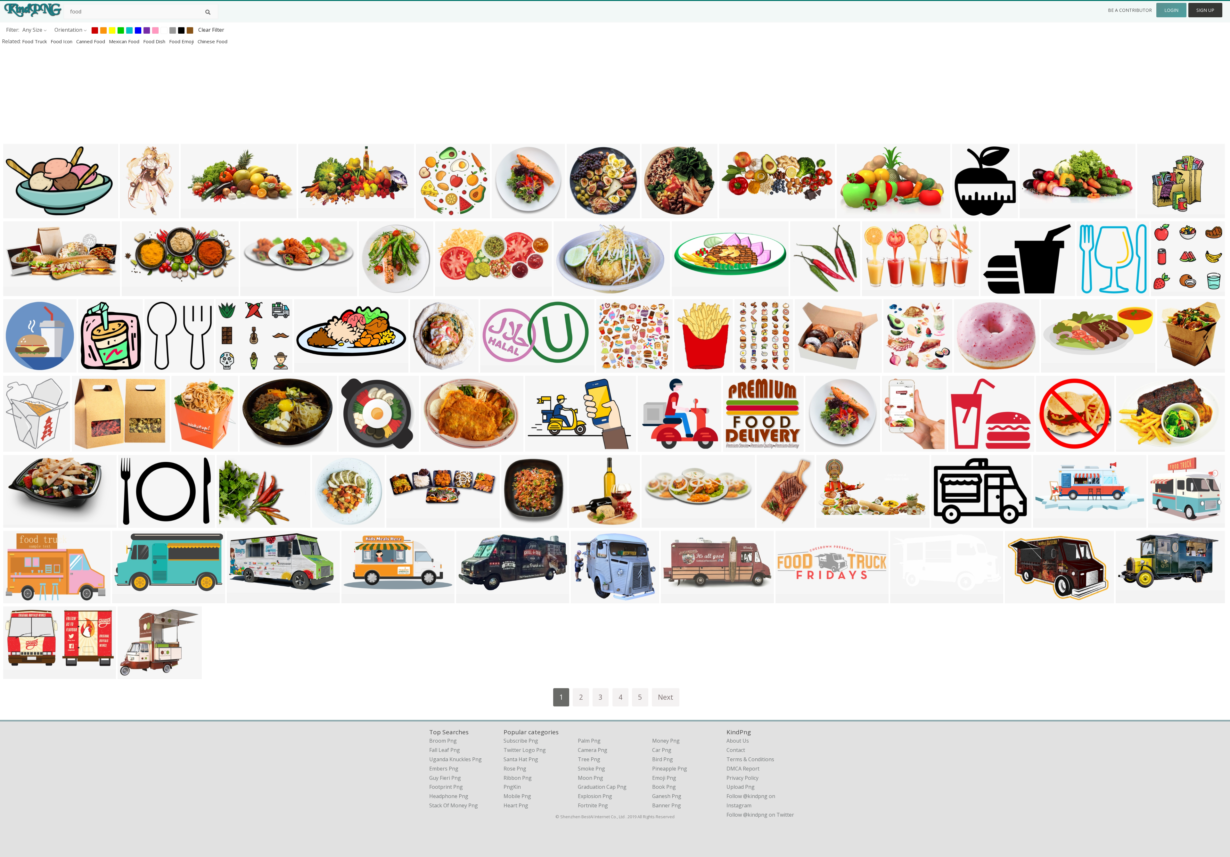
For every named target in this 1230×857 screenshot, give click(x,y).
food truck (35, 41)
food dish (155, 41)
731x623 (129, 675)
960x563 (1127, 599)
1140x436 (253, 292)
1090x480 (1054, 368)
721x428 (468, 599)
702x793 (90, 368)
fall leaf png (444, 750)
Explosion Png (595, 796)
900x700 (422, 368)
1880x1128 (17, 675)
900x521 (239, 599)
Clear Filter (211, 29)
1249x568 (1046, 523)
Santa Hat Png (521, 759)
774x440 (310, 214)
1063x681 (567, 292)
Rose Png (515, 768)
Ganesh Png (666, 796)
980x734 (130, 523)
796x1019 (770, 523)
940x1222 (133, 214)
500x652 (746, 368)
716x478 (324, 523)
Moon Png (590, 777)
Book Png (664, 786)
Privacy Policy (742, 777)
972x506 (902, 599)
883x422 (447, 292)
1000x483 (194, 214)
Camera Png (592, 750)
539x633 (894, 447)
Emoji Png (664, 777)
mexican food (125, 41)
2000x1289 (17, 214)
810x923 (183, 447)
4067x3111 (585, 599)
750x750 (1048, 447)
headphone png (448, 796)
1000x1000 (1019, 599)
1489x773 (829, 523)
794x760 (608, 368)
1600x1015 (851, 214)
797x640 (1149, 214)
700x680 (653, 214)
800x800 (684, 292)
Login (1171, 10)
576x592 (1088, 292)
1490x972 (493, 368)
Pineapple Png (669, 768)
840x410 (134, 292)
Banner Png (666, 805)
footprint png (446, 786)
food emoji (182, 41)
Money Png (666, 740)
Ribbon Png (518, 777)
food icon (62, 41)
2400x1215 (308, 368)
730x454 (228, 523)
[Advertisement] (192, 94)
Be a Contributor (1130, 10)
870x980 (964, 214)
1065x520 (674, 599)
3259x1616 (356, 599)
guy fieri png (445, 777)
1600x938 (875, 292)
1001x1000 (373, 292)
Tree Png (589, 759)
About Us (737, 740)
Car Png (661, 750)
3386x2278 (17, 599)
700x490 (428, 214)
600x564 (1163, 292)
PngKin (512, 786)
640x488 (251, 447)
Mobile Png (517, 796)
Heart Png (516, 805)
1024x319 (789, 599)
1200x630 (944, 523)
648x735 (15, 447)
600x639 (802, 292)
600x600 (15, 368)
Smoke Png (591, 768)
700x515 (432, 447)
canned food (91, 41)
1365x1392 (583, 523)
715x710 (578, 214)
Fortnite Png (593, 805)
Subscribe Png (521, 740)
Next (665, 697)
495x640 (686, 368)
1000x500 (16, 292)
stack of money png (453, 805)
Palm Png (589, 740)
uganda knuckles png (455, 759)
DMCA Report (742, 768)
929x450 (1031, 214)
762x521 (537, 447)
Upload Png (740, 786)
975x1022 (897, 368)
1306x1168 (1162, 523)
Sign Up (1205, 10)
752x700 (650, 447)
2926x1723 (126, 599)
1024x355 (400, 523)
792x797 (503, 214)
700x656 (735, 447)
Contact (735, 750)
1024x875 (967, 368)
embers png (443, 768)
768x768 (513, 523)
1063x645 (732, 214)
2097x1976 (353, 447)
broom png (443, 740)
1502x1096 (1130, 447)
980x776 (992, 292)
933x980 (156, 368)
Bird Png (662, 759)
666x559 (807, 368)
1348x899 (16, 523)
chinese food (212, 41)
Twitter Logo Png (525, 750)
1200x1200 (1171, 368)
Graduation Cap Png (602, 786)
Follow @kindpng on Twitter (760, 814)
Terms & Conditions (750, 759)
